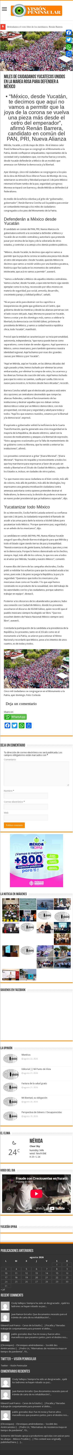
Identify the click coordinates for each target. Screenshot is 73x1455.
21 (46, 1277)
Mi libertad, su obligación (34, 1097)
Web (6, 812)
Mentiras (26, 1054)
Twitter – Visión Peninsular (18, 1359)
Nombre (9, 791)
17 (6, 1277)
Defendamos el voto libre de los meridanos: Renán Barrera (35, 26)
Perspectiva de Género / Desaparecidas (42, 1112)
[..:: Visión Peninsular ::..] (36, 10)
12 (26, 1273)
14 (46, 1273)
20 (36, 1277)
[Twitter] (68, 39)
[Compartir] (68, 53)
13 (36, 1273)
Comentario (10, 759)
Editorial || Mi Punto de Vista (36, 1069)
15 (57, 1273)
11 (16, 1273)
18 (16, 1277)
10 (6, 1273)
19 (26, 1277)
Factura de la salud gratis (34, 1083)
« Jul (3, 1289)
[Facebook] (68, 32)
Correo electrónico (14, 801)
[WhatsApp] (68, 46)
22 (57, 1277)
